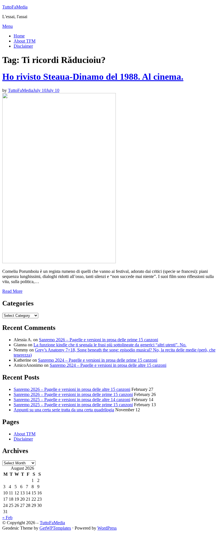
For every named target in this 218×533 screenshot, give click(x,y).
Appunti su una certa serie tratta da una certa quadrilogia (64, 409)
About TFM (24, 41)
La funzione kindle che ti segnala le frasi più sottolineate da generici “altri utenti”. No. (109, 344)
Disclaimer (23, 46)
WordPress (107, 528)
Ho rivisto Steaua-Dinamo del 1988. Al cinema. (92, 76)
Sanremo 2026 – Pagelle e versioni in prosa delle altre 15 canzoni (72, 389)
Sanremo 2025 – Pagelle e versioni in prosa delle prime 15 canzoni (73, 404)
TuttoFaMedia (15, 7)
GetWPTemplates (55, 528)
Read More (12, 291)
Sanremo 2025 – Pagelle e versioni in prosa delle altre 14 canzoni (72, 399)
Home (19, 35)
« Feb (7, 517)
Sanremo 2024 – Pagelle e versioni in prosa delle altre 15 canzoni (108, 365)
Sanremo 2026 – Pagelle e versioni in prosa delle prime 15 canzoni (98, 339)
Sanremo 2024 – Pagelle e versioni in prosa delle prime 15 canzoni (97, 360)
